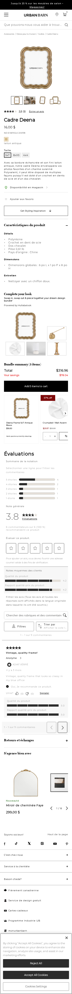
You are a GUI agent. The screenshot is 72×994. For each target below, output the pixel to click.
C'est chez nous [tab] (13, 855)
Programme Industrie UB (24, 920)
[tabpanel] (26, 790)
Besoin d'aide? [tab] (13, 879)
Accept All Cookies (36, 974)
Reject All (36, 963)
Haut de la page (58, 834)
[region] (36, 963)
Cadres (41, 34)
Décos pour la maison (26, 34)
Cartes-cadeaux (18, 910)
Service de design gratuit (24, 900)
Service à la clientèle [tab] (17, 866)
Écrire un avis (36, 111)
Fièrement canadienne (23, 890)
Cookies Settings (36, 986)
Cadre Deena (19, 119)
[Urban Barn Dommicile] (36, 15)
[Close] (66, 937)
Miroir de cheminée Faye (24, 805)
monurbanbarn (17, 930)
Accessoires (9, 34)
